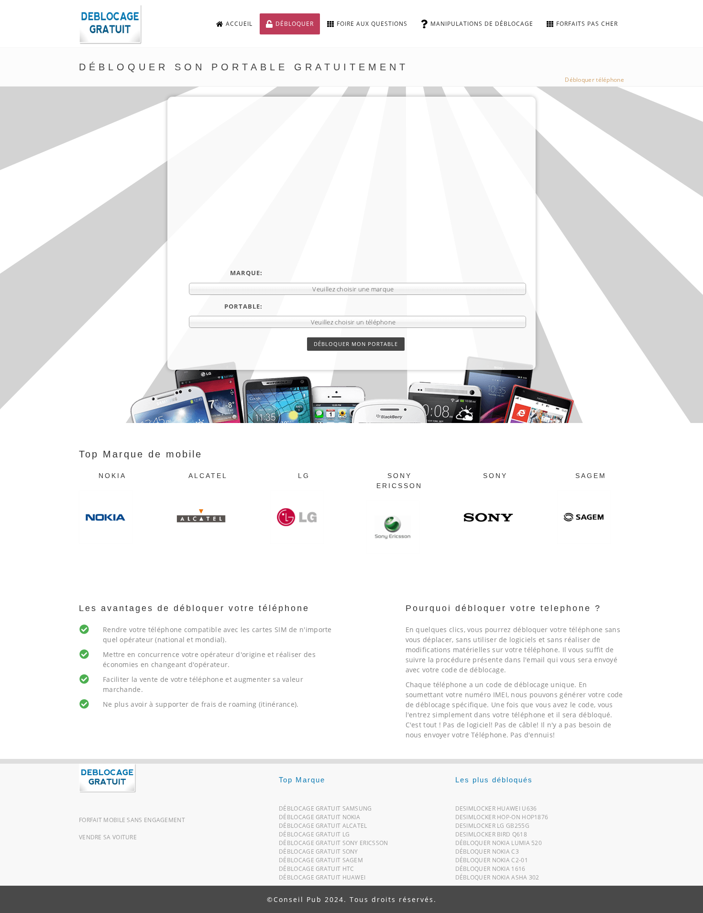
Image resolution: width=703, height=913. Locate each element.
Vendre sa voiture (108, 837)
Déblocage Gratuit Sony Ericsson (333, 845)
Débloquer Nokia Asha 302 (497, 879)
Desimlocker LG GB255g (492, 827)
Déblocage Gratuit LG (314, 836)
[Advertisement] (357, 197)
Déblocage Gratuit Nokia (319, 819)
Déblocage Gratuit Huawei (322, 879)
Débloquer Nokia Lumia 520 (498, 845)
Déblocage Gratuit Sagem (321, 862)
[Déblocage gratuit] (118, 24)
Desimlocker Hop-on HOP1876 (502, 819)
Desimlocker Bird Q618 (491, 836)
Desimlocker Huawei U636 (496, 810)
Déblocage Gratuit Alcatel (323, 827)
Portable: (243, 306)
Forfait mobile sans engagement (132, 820)
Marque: (246, 272)
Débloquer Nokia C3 (487, 853)
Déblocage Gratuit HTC (316, 870)
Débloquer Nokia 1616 (490, 870)
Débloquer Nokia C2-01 (491, 862)
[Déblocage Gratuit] (107, 777)
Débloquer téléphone (594, 80)
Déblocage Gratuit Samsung (325, 810)
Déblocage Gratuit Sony (318, 853)
